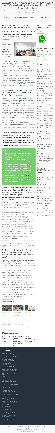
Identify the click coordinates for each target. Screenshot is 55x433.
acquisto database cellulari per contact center (14, 324)
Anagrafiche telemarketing (44, 54)
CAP (22, 207)
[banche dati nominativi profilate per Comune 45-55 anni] (30, 308)
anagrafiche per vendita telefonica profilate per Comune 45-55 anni (18, 340)
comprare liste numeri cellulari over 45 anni (6, 338)
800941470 (5, 39)
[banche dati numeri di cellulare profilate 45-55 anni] (7, 308)
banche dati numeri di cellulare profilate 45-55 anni (6, 314)
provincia (18, 207)
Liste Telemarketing (42, 59)
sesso (11, 207)
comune (26, 207)
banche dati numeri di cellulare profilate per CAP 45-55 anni (18, 314)
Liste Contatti (40, 56)
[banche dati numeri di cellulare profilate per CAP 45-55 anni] (18, 308)
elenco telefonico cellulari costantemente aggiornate (22, 328)
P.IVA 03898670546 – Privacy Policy (27, 431)
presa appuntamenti (27, 145)
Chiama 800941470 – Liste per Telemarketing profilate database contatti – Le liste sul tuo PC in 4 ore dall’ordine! (27, 18)
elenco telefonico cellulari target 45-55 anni (30, 338)
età (15, 207)
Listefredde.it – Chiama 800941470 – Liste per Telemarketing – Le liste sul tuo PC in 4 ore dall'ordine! (27, 5)
